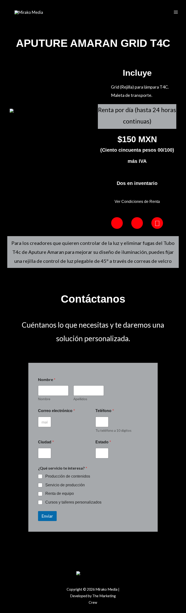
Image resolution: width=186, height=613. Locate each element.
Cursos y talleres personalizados (73, 502)
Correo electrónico (56, 411)
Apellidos (80, 399)
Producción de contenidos (67, 476)
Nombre (44, 399)
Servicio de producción (65, 485)
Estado (103, 442)
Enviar (47, 516)
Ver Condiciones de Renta (137, 201)
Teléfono (104, 411)
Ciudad (46, 442)
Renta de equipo (59, 493)
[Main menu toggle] (175, 12)
